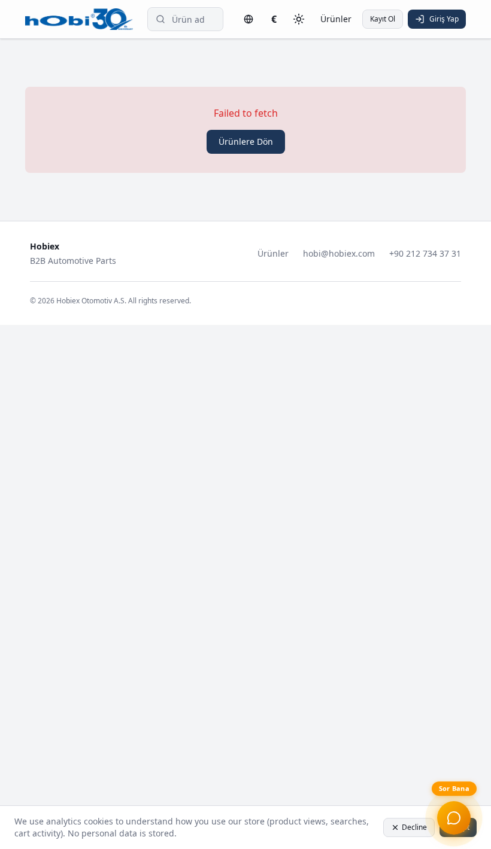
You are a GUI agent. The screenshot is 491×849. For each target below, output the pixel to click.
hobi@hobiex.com (339, 253)
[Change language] (248, 19)
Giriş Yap (444, 19)
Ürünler (335, 19)
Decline (414, 827)
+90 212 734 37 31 (425, 253)
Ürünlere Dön (246, 141)
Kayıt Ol (382, 19)
